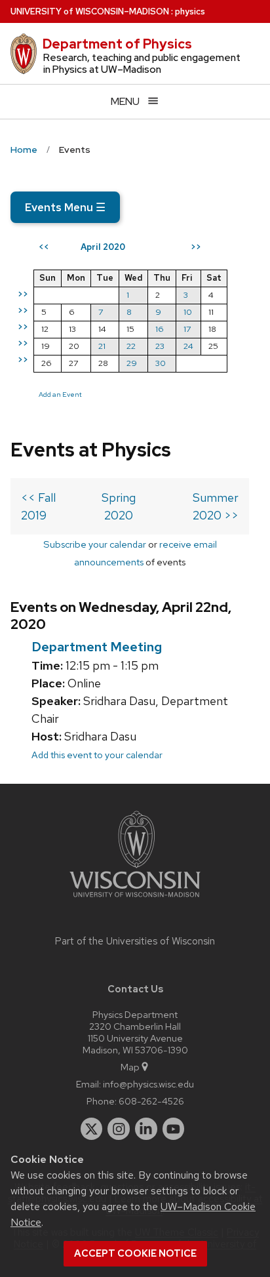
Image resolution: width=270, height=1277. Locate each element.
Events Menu (65, 207)
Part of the (135, 941)
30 (160, 363)
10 (188, 311)
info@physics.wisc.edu (148, 1084)
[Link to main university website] (135, 899)
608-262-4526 (151, 1101)
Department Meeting (96, 646)
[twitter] (92, 1129)
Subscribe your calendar (94, 544)
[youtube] (174, 1129)
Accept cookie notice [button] (135, 1253)
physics (190, 11)
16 (159, 328)
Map (130, 1067)
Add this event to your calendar (97, 754)
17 (187, 328)
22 (131, 346)
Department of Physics (117, 43)
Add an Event (60, 394)
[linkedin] (146, 1129)
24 (188, 346)
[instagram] (118, 1129)
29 (132, 363)
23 (159, 346)
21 (101, 346)
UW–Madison (89, 11)
